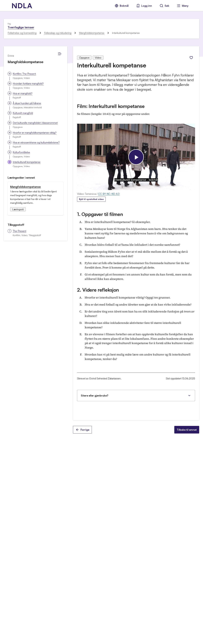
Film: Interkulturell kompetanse (111, 106)
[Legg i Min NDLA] (191, 57)
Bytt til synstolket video (91, 199)
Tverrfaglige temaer (21, 27)
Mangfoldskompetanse (91, 32)
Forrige (85, 429)
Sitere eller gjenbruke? (94, 395)
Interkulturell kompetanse (26, 162)
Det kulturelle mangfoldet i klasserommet (35, 122)
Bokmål (124, 5)
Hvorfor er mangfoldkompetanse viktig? (34, 132)
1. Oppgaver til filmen (100, 214)
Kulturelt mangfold (23, 113)
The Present (19, 231)
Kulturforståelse (21, 152)
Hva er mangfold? (22, 93)
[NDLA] (22, 5)
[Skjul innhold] (59, 54)
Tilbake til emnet (187, 429)
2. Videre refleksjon (98, 290)
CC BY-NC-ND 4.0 (109, 193)
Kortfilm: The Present (24, 73)
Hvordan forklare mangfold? (28, 83)
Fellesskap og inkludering (57, 32)
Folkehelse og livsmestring (22, 32)
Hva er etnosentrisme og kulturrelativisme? (36, 142)
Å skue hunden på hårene (27, 103)
